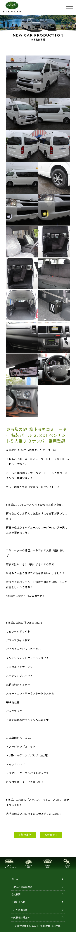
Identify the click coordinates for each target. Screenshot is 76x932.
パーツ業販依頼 (19, 909)
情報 (47, 866)
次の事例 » (51, 834)
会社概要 (16, 894)
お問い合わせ (18, 902)
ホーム (14, 878)
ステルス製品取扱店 (21, 886)
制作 (28, 866)
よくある (66, 866)
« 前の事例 (25, 834)
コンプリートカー (9, 866)
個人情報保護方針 (20, 917)
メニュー (69, 6)
